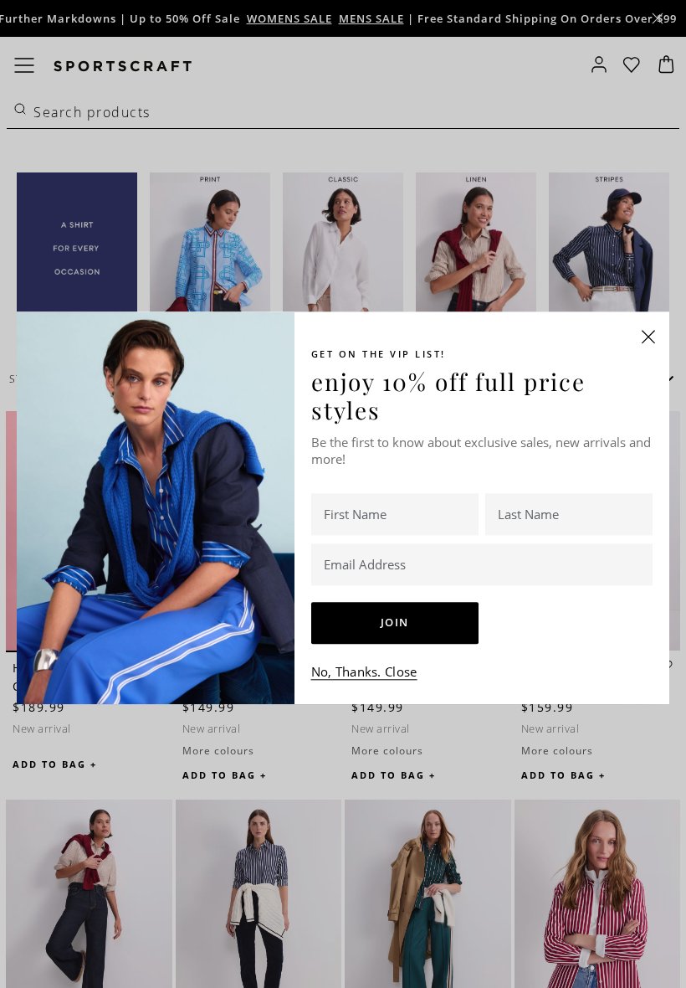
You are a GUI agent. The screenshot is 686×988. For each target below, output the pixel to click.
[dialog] (343, 494)
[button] (648, 336)
